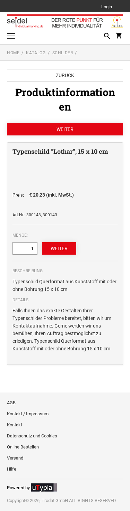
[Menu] (11, 36)
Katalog (35, 52)
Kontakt (14, 424)
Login (106, 7)
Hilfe (11, 469)
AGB (11, 402)
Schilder (62, 52)
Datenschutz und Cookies (32, 435)
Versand (15, 458)
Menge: (20, 235)
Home (13, 52)
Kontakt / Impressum (28, 413)
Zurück (65, 75)
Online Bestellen (23, 447)
